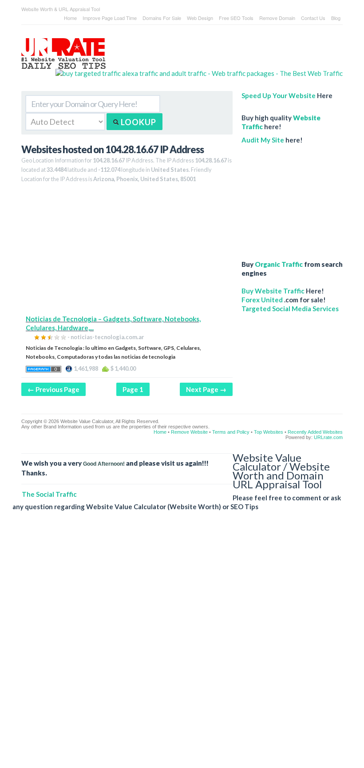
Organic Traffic (279, 264)
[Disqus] (177, 646)
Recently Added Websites (315, 432)
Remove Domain (277, 17)
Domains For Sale (161, 17)
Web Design (200, 17)
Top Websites (268, 432)
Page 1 (133, 389)
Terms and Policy (230, 432)
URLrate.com (328, 437)
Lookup (137, 122)
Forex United (262, 300)
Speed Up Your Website (278, 95)
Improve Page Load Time (110, 17)
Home (70, 17)
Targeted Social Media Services (290, 309)
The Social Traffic (49, 494)
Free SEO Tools (236, 17)
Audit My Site (262, 140)
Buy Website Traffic (273, 291)
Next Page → (206, 389)
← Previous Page (53, 389)
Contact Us (313, 17)
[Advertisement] (127, 252)
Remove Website (189, 432)
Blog (335, 17)
